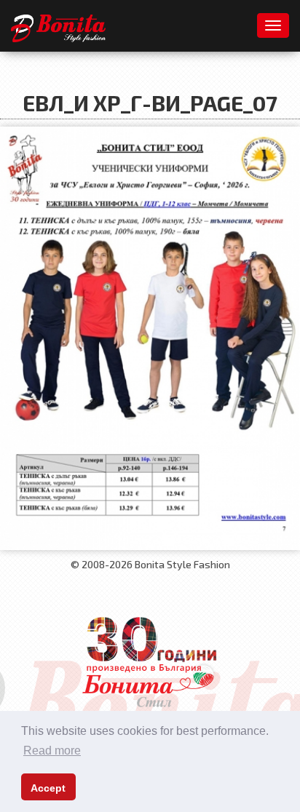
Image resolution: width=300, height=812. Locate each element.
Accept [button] (48, 788)
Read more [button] (52, 750)
